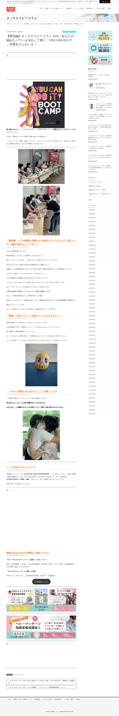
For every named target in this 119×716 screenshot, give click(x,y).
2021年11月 (92, 390)
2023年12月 (92, 292)
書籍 (90, 200)
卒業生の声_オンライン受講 (97, 190)
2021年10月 (92, 394)
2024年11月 (92, 249)
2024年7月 (92, 264)
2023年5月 (92, 319)
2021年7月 (92, 406)
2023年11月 (92, 296)
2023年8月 (92, 308)
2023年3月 (92, 327)
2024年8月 (92, 261)
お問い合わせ (105, 1)
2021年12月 (92, 386)
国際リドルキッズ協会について (23, 699)
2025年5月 (92, 225)
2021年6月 (92, 409)
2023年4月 (92, 323)
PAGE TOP (114, 692)
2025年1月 (92, 241)
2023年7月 (92, 311)
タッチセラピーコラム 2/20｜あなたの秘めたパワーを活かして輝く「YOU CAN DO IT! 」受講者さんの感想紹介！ (41, 682)
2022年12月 (92, 339)
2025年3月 (92, 233)
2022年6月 (92, 362)
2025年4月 (92, 229)
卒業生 (78, 699)
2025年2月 (92, 237)
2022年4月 (92, 370)
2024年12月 (92, 245)
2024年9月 (92, 257)
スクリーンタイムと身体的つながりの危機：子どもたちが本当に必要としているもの (104, 105)
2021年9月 (92, 398)
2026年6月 (92, 213)
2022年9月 (92, 351)
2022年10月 (92, 347)
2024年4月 (92, 276)
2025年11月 (92, 217)
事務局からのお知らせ (95, 186)
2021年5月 (92, 413)
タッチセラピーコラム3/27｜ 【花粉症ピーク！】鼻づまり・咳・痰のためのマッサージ (100, 157)
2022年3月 (92, 374)
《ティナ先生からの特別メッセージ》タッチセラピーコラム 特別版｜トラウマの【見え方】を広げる (100, 116)
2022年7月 (92, 359)
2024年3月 (92, 280)
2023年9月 (92, 304)
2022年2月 (92, 378)
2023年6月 (92, 315)
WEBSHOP (58, 699)
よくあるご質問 (68, 699)
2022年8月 (92, 355)
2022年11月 (92, 343)
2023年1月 (92, 335)
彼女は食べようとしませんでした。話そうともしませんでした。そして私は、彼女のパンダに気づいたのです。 (100, 95)
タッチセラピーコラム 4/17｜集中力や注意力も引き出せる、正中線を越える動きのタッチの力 (100, 126)
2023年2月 (92, 331)
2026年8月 (92, 210)
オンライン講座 (47, 699)
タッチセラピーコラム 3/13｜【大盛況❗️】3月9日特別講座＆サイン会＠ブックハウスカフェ (100, 167)
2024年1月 (92, 288)
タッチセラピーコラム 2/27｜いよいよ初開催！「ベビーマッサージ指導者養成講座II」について (38, 687)
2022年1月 (92, 382)
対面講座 (37, 699)
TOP (9, 699)
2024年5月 (92, 272)
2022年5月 (92, 366)
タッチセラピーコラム (69, 31)
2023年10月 (92, 300)
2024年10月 (92, 253)
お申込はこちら (41, 582)
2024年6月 (92, 268)
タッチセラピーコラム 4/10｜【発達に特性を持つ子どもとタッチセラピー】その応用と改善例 (100, 137)
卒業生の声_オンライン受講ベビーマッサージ (100, 195)
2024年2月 (92, 284)
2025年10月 (92, 221)
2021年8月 (92, 402)
